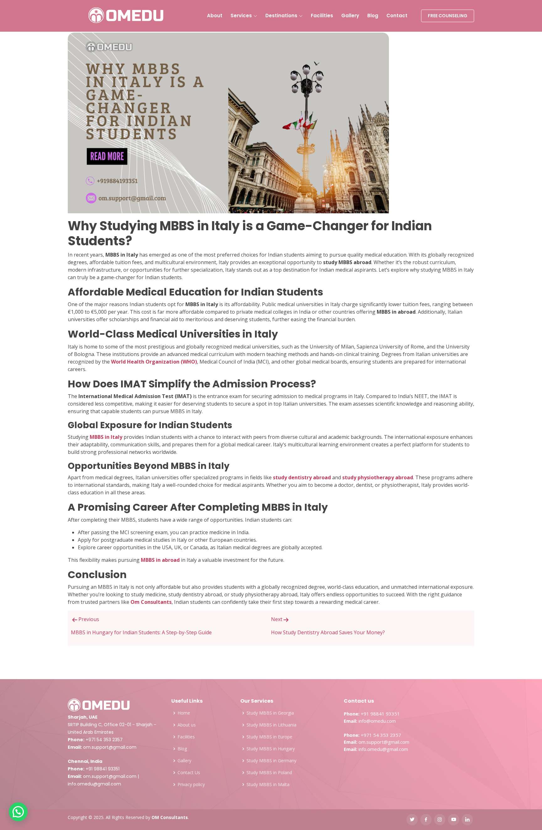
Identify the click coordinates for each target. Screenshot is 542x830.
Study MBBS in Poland (269, 772)
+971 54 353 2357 (104, 740)
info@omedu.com (377, 721)
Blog (372, 15)
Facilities (322, 15)
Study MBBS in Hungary (271, 749)
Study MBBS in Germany (271, 760)
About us (187, 725)
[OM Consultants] (126, 16)
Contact (396, 15)
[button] (18, 811)
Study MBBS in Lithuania (271, 725)
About (214, 15)
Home (184, 713)
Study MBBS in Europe (269, 737)
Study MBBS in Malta (268, 784)
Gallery (350, 15)
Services (241, 15)
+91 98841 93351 (103, 769)
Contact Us (189, 772)
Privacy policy (191, 784)
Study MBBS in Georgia (270, 713)
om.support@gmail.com (109, 747)
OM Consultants (169, 817)
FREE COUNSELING (447, 16)
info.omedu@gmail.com (94, 784)
